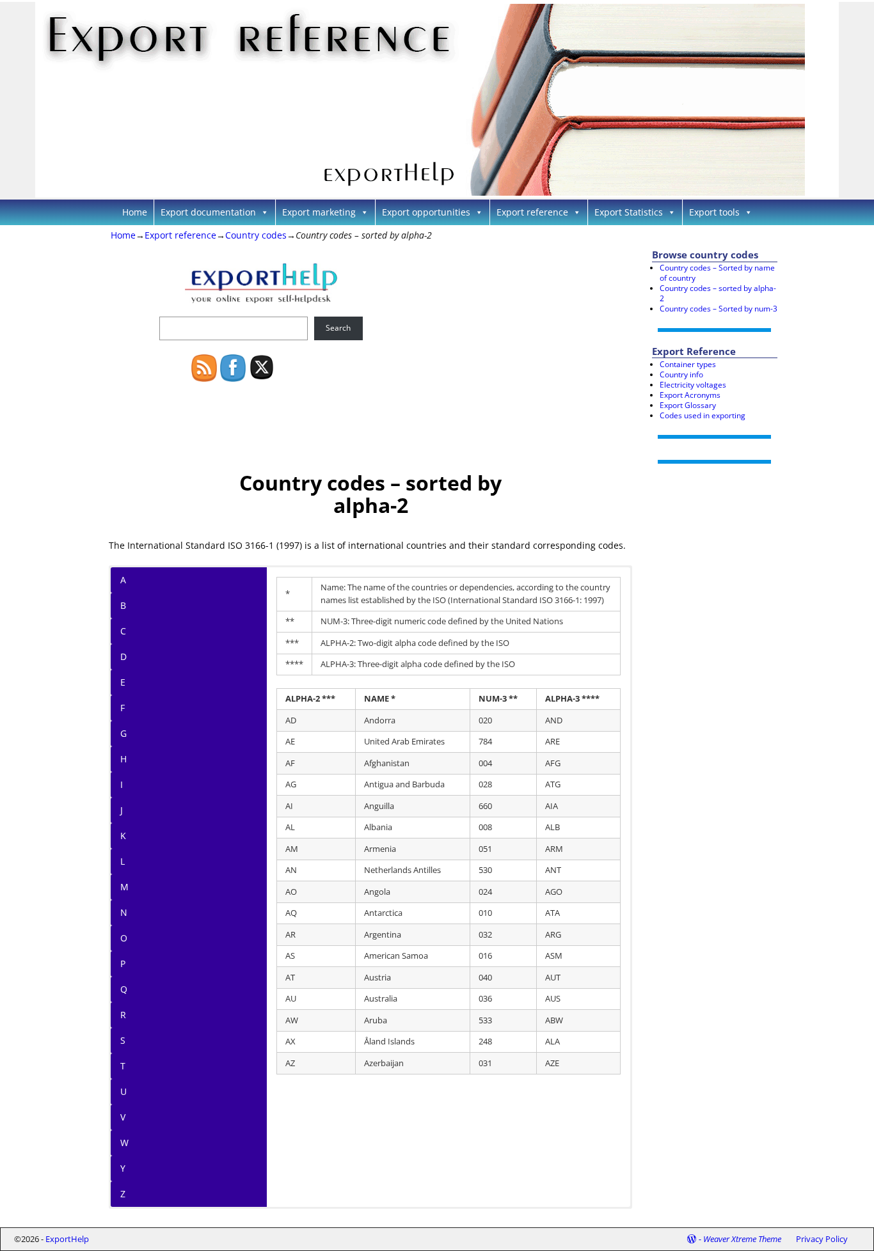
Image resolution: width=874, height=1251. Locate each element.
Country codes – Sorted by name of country (717, 272)
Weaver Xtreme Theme (742, 1239)
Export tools (714, 212)
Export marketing (319, 212)
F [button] (122, 708)
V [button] (122, 1117)
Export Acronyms (690, 394)
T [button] (122, 1066)
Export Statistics (628, 212)
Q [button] (123, 989)
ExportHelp (67, 1239)
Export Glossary (688, 405)
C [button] (123, 631)
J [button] (121, 810)
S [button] (122, 1040)
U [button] (123, 1091)
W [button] (124, 1143)
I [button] (121, 784)
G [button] (123, 733)
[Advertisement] (480, 343)
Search (338, 327)
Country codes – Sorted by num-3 (718, 308)
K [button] (123, 836)
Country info (681, 374)
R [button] (123, 1015)
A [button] (123, 580)
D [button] (123, 656)
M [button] (124, 887)
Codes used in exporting (702, 415)
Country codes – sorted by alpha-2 (718, 293)
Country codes (256, 235)
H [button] (123, 759)
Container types (688, 364)
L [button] (122, 861)
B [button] (123, 605)
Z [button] (122, 1194)
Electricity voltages (693, 384)
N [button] (123, 912)
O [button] (123, 938)
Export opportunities (426, 212)
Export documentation (208, 212)
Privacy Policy (822, 1239)
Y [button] (122, 1168)
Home (134, 212)
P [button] (122, 963)
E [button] (122, 682)
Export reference (532, 212)
